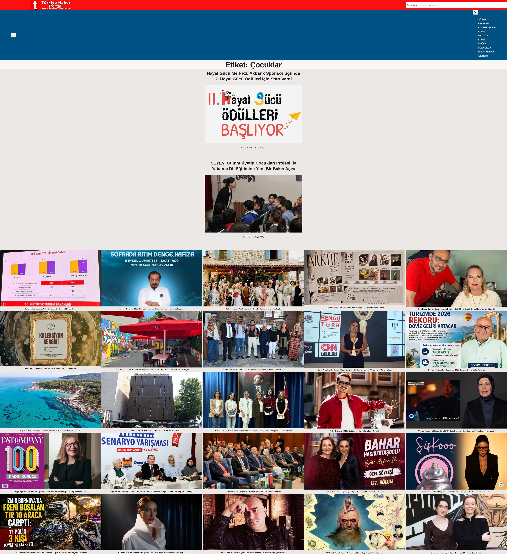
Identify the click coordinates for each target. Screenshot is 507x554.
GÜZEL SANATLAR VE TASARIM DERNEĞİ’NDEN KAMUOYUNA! (152, 431)
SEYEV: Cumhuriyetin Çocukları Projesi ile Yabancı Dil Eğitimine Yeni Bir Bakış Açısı (253, 166)
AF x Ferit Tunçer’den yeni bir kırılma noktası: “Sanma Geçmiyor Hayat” (253, 553)
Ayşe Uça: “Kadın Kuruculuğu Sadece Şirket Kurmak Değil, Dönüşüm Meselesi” (50, 492)
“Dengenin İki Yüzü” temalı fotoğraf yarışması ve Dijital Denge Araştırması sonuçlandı (253, 431)
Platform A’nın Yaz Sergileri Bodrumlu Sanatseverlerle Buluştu (253, 309)
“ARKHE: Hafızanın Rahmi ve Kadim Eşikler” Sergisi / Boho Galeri (354, 308)
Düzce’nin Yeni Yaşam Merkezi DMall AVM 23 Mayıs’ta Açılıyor (253, 492)
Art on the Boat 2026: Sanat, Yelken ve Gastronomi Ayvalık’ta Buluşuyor (151, 309)
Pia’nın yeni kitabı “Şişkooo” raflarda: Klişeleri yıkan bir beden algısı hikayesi (456, 492)
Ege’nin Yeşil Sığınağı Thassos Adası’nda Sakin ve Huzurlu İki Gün (50, 431)
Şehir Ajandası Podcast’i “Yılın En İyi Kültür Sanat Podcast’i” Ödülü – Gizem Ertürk (355, 370)
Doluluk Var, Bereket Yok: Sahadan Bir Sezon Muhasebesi (50, 309)
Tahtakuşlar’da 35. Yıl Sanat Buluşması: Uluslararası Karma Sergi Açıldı (253, 370)
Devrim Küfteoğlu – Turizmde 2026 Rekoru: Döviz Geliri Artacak (456, 370)
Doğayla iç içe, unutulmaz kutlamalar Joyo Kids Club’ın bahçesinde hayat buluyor (152, 370)
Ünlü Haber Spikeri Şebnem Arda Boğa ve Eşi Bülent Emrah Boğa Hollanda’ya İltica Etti (456, 309)
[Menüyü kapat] (475, 12)
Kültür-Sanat (246, 147)
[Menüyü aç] (13, 35)
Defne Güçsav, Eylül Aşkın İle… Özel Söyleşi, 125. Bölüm (456, 553)
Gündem (246, 237)
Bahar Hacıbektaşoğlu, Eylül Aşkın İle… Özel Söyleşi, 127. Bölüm (355, 492)
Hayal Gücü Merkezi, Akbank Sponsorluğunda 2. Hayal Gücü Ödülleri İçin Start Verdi (253, 76)
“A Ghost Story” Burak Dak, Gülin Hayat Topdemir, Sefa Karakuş (355, 553)
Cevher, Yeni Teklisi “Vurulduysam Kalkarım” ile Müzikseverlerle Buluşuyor (151, 553)
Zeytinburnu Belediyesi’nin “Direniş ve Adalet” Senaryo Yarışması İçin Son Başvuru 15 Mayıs (152, 492)
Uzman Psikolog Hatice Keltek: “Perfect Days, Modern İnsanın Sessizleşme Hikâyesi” (456, 431)
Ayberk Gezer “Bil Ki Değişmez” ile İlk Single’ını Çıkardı (354, 431)
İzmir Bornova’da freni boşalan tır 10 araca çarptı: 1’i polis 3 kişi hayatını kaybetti (50, 553)
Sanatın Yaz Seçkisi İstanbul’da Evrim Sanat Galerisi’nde (50, 368)
